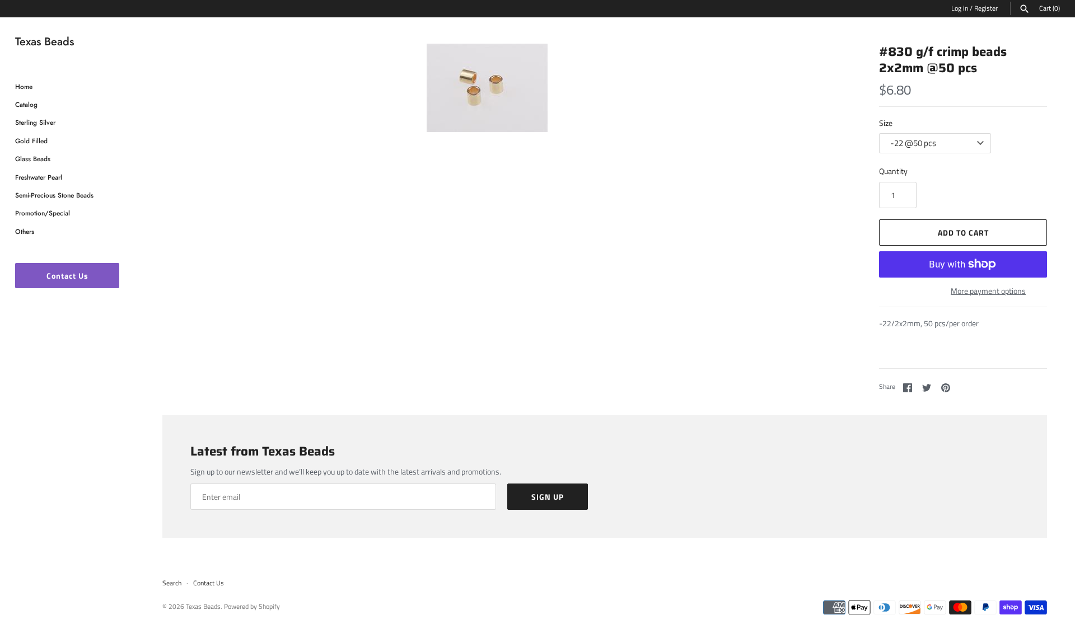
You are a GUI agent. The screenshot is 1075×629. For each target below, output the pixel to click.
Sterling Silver (35, 122)
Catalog (26, 104)
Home (23, 86)
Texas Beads (203, 607)
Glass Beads (32, 158)
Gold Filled (31, 140)
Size (885, 123)
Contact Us (67, 275)
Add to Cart (963, 232)
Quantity (893, 171)
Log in (959, 8)
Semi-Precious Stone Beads (54, 195)
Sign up (547, 497)
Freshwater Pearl (38, 177)
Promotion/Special (42, 213)
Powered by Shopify (252, 607)
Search (171, 583)
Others (24, 231)
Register (986, 8)
